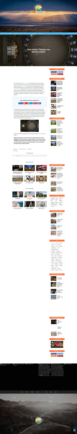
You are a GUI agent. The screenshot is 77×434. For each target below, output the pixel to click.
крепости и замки (57, 254)
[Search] (74, 33)
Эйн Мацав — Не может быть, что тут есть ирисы (59, 137)
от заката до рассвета (58, 260)
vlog (55, 244)
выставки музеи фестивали (55, 249)
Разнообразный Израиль (59, 226)
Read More (20, 403)
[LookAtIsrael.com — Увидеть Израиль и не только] (38, 7)
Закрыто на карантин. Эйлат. (18, 208)
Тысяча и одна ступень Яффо (59, 278)
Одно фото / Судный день (29, 208)
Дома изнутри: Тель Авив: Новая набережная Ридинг (17, 183)
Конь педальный (29, 198)
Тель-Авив (10, 33)
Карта (5, 33)
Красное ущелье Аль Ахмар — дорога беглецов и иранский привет (60, 130)
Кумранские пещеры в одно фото (60, 333)
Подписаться (53, 206)
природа (53, 265)
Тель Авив (40, 133)
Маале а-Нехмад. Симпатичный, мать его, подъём (60, 168)
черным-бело (56, 270)
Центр (26, 33)
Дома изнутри (25, 83)
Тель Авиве (24, 86)
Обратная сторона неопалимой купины (60, 220)
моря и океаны (60, 257)
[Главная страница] (2, 33)
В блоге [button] (18, 155)
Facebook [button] (14, 155)
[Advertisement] (38, 26)
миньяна (32, 117)
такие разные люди (54, 268)
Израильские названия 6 (59, 327)
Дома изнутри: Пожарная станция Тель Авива (41, 173)
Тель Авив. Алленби (41, 182)
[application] (57, 344)
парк (56, 262)
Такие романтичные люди (60, 321)
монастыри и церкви (54, 257)
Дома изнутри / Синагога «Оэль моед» (29, 173)
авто (56, 246)
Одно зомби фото (17, 198)
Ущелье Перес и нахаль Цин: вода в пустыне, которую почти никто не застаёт (60, 175)
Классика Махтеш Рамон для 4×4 (60, 182)
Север (21, 33)
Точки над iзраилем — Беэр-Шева (60, 297)
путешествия (60, 265)
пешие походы (60, 262)
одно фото (53, 260)
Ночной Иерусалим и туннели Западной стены (60, 291)
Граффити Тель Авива (41, 208)
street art (53, 244)
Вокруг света (41, 33)
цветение (53, 270)
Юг (29, 33)
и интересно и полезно (59, 252)
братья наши (60, 246)
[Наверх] (74, 430)
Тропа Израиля (34, 33)
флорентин (59, 268)
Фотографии (53, 246)
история (52, 254)
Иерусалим (16, 33)
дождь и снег (53, 252)
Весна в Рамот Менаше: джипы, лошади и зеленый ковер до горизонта (60, 123)
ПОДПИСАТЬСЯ (39, 370)
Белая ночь (50, 401)
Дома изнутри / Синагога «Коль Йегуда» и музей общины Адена (17, 173)
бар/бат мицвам (17, 89)
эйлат (61, 270)
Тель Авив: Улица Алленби (29, 182)
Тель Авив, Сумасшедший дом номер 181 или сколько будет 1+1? (60, 285)
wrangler (59, 244)
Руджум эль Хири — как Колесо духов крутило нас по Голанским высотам (60, 233)
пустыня (56, 265)
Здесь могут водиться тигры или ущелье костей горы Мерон (60, 143)
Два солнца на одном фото (41, 198)
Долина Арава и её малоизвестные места (60, 214)
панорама (53, 262)
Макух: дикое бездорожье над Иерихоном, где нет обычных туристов (60, 189)
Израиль (37, 46)
